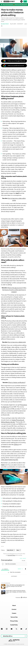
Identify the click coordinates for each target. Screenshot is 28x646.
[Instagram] (6, 629)
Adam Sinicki (5, 23)
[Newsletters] (21, 629)
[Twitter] (16, 629)
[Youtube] (11, 629)
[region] (14, 578)
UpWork (16, 444)
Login (25, 1)
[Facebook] (2, 629)
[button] (14, 1)
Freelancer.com (5, 446)
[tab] (5, 569)
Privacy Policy (14, 621)
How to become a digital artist (17, 342)
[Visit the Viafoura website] (24, 597)
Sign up (24, 558)
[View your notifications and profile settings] (25, 568)
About (14, 605)
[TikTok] (26, 629)
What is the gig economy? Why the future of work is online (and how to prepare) (14, 290)
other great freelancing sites (9, 459)
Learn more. (24, 7)
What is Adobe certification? (16, 382)
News (2, 546)
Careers (14, 613)
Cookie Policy (14, 625)
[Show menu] (1, 1)
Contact (14, 609)
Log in (21, 558)
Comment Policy (11, 555)
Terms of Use (14, 617)
